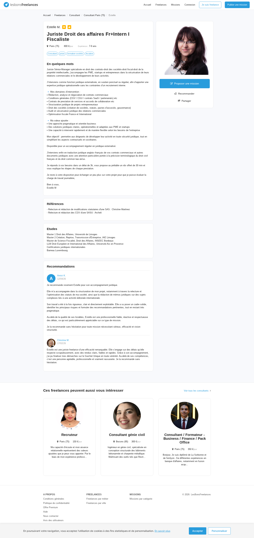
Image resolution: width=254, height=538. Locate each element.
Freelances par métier (97, 498)
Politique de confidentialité (56, 503)
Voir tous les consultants (196, 390)
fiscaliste (89, 54)
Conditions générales (53, 498)
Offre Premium (50, 507)
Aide (45, 511)
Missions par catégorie (141, 498)
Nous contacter (50, 516)
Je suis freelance (210, 4)
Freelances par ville (96, 503)
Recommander (185, 93)
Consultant (74, 15)
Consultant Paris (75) (94, 15)
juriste (62, 54)
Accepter (197, 530)
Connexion (190, 4)
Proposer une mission (186, 83)
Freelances (161, 4)
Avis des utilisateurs (53, 520)
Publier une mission (237, 4)
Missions (175, 4)
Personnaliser (219, 530)
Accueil (147, 4)
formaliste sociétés (75, 54)
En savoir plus (162, 530)
